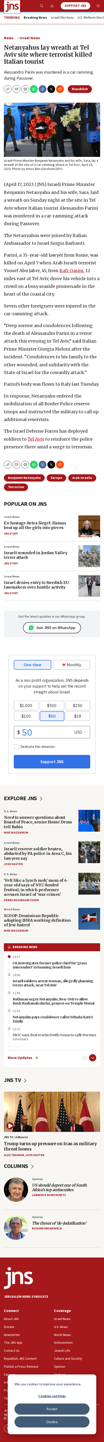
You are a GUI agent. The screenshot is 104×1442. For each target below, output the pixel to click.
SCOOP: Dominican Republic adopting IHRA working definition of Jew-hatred (37, 920)
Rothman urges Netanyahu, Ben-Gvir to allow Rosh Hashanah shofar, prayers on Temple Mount (54, 1001)
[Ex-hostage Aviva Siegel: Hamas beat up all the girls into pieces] (89, 526)
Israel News (30, 38)
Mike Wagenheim (16, 833)
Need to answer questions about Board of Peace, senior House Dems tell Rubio (38, 822)
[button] (25, 89)
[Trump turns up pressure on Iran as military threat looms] (52, 1112)
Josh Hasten (13, 864)
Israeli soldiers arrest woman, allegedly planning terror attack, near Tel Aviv (53, 983)
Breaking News (25, 947)
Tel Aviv (36, 439)
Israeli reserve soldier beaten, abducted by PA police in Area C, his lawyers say (38, 853)
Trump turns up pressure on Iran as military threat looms (50, 1146)
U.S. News (10, 811)
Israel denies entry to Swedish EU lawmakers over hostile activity (36, 585)
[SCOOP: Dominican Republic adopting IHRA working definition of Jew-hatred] (89, 919)
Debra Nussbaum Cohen (21, 900)
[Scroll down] (92, 1057)
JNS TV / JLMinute (16, 1137)
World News (12, 909)
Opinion (37, 1179)
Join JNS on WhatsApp (55, 628)
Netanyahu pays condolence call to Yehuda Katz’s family (53, 1019)
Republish (80, 89)
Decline (52, 1422)
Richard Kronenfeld (47, 1229)
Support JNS (75, 5)
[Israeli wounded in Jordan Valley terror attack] (89, 556)
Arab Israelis (82, 478)
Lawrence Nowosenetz (49, 1195)
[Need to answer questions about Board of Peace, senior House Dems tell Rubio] (89, 821)
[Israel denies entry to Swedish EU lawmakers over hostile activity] (89, 586)
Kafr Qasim (71, 270)
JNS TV (13, 1080)
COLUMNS (16, 1166)
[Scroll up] (84, 1057)
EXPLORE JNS (21, 798)
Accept (52, 1409)
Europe (56, 478)
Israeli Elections (62, 18)
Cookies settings (52, 1396)
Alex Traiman (14, 1155)
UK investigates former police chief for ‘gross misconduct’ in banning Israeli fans (50, 965)
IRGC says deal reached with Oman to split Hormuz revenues (54, 1037)
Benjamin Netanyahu (24, 478)
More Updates (20, 1058)
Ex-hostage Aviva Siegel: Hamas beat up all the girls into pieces (35, 525)
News (9, 38)
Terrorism (16, 487)
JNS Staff (11, 534)
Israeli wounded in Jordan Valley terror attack (35, 555)
